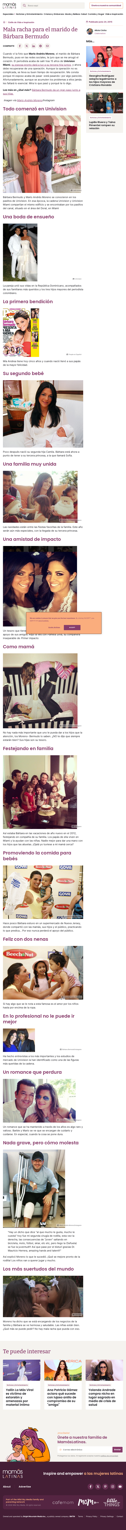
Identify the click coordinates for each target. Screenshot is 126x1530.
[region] (64, 623)
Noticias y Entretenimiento (100, 71)
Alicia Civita (100, 30)
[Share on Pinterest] (40, 46)
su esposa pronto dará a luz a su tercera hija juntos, (42, 64)
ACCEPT (72, 627)
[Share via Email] (47, 46)
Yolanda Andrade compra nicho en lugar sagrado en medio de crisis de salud (102, 1397)
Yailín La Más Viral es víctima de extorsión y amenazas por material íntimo (19, 1397)
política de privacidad (109, 1456)
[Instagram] (113, 1487)
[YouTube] (120, 1487)
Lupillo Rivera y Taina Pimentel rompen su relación (102, 125)
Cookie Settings (54, 627)
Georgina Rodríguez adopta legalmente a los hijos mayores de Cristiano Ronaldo (102, 80)
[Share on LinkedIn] (34, 46)
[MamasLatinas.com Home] (9, 6)
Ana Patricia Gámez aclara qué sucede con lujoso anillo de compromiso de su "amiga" (62, 1397)
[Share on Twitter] (27, 46)
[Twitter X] (98, 1487)
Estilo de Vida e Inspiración (21, 22)
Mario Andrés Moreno (29, 100)
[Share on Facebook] (20, 46)
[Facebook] (91, 1487)
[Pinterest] (105, 1487)
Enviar (117, 1449)
